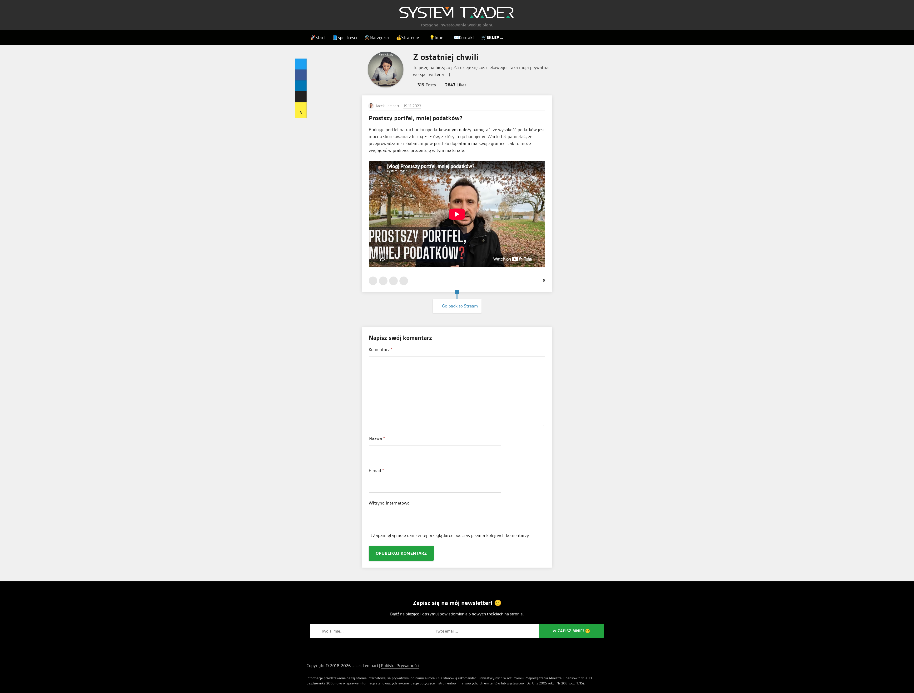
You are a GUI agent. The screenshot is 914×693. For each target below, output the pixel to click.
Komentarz (380, 349)
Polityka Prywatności (400, 665)
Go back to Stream (460, 306)
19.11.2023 (412, 105)
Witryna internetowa (389, 503)
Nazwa (377, 438)
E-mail (376, 471)
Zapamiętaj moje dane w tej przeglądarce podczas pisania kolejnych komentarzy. (451, 535)
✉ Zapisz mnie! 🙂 (571, 631)
